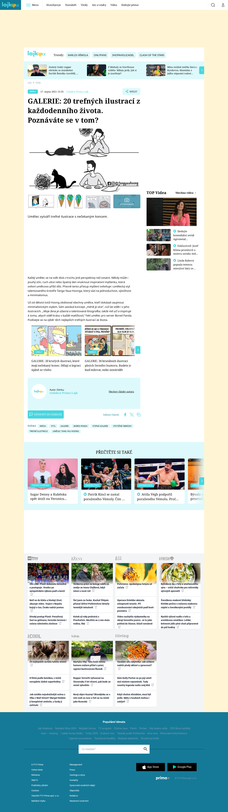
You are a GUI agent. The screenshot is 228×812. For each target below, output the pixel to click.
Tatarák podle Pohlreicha (131, 733)
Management (76, 764)
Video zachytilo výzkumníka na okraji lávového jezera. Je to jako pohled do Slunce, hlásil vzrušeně (135, 620)
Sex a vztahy (99, 5)
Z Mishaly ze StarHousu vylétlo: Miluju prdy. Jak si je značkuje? (122, 70)
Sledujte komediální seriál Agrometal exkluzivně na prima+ (183, 239)
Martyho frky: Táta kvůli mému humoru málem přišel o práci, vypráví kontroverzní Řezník (89, 665)
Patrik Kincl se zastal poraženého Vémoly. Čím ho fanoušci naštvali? (105, 496)
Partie (133, 728)
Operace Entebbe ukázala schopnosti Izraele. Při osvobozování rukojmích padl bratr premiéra (135, 605)
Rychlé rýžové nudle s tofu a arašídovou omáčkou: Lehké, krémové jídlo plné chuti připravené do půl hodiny (179, 622)
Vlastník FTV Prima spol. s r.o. (45, 795)
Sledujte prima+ (130, 5)
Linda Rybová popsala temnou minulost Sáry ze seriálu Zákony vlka (185, 266)
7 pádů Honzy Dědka (71, 733)
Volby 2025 (91, 733)
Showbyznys (53, 5)
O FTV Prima (37, 764)
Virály (84, 5)
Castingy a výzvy (77, 775)
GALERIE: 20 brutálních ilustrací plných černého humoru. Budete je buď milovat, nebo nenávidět (108, 365)
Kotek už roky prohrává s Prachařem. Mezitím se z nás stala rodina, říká (91, 620)
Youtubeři (70, 5)
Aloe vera (152, 733)
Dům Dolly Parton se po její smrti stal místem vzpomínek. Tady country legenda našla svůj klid (134, 682)
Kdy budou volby (158, 728)
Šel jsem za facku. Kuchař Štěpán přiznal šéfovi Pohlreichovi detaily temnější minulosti (91, 604)
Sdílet (133, 92)
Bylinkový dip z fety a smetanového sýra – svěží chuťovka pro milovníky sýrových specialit (179, 588)
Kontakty (74, 780)
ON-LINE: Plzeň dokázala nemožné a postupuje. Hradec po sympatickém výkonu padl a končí (48, 588)
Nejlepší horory (87, 728)
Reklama (35, 775)
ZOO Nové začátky (180, 728)
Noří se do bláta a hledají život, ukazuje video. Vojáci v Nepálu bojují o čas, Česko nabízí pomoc (47, 604)
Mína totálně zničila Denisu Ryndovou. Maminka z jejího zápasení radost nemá (182, 71)
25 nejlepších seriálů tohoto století (48, 661)
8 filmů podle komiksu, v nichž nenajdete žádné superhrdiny (45, 680)
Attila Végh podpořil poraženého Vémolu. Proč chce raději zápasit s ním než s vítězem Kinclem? (156, 496)
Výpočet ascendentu (80, 738)
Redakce (74, 795)
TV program (104, 728)
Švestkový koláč (150, 738)
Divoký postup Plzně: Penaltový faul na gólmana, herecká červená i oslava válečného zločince (48, 620)
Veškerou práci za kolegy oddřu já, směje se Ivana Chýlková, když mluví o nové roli (91, 588)
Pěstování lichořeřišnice (173, 733)
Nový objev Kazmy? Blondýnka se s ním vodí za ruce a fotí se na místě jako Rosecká (91, 698)
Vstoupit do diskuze (48, 414)
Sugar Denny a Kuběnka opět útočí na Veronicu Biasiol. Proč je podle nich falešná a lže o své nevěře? (50, 496)
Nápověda (74, 790)
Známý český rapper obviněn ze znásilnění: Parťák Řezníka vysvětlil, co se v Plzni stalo (64, 71)
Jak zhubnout (45, 728)
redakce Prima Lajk (77, 91)
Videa (113, 5)
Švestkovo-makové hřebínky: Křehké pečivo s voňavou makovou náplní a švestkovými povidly (179, 604)
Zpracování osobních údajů (82, 785)
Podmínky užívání (39, 785)
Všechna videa (184, 192)
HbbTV (34, 780)
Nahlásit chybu (38, 801)
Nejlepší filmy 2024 (65, 728)
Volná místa (37, 770)
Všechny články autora (121, 391)
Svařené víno (107, 733)
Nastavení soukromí (79, 801)
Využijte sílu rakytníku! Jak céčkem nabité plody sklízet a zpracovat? (135, 663)
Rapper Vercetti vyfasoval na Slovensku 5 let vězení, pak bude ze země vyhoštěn (92, 682)
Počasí (143, 728)
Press (72, 770)
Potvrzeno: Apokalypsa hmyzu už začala (134, 586)
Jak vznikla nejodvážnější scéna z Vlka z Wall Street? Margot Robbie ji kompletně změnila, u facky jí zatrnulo (48, 699)
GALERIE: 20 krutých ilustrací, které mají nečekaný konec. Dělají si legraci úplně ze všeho (56, 365)
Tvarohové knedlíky (105, 738)
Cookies (35, 790)
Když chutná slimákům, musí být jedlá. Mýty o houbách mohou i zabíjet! (134, 698)
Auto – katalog (49, 733)
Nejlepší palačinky (128, 738)
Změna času (121, 728)
